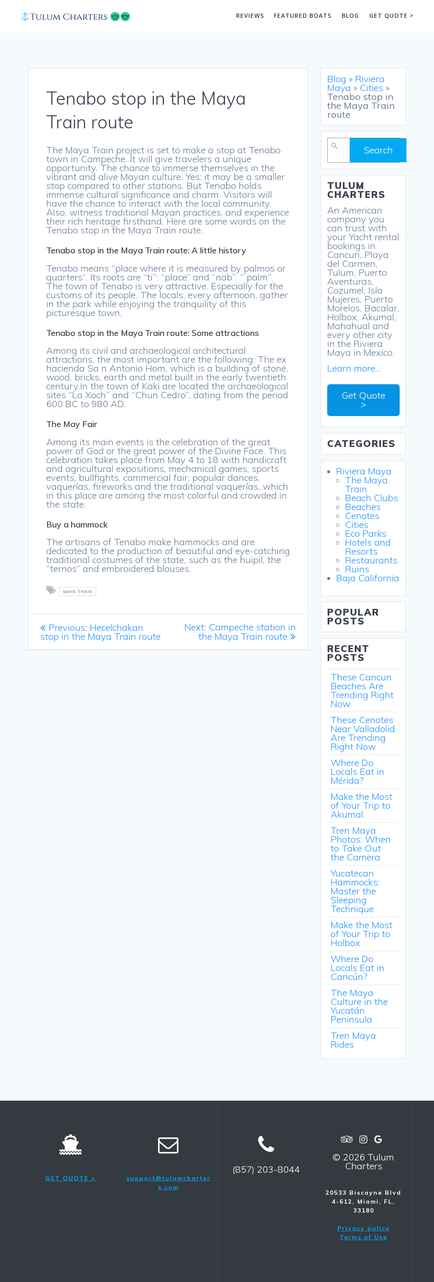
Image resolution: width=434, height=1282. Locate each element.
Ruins (357, 569)
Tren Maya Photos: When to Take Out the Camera (361, 843)
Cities (371, 88)
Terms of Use (363, 1237)
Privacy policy (363, 1228)
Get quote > (391, 15)
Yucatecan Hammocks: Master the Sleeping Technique (355, 891)
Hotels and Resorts (368, 546)
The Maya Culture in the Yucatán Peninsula (359, 1006)
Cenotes (362, 516)
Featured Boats (302, 15)
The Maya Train (366, 484)
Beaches (363, 507)
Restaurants (371, 560)
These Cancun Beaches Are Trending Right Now (362, 690)
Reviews (250, 15)
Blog (350, 15)
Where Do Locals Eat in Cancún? (357, 967)
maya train (77, 591)
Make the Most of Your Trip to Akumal (361, 805)
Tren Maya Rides (353, 1039)
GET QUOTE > (70, 1178)
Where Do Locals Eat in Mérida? (357, 771)
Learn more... (354, 368)
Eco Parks (366, 533)
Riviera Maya (355, 83)
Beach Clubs (371, 498)
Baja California (367, 578)
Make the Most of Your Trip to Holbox (361, 934)
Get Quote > (363, 399)
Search (378, 150)
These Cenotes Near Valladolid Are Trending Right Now (363, 733)
